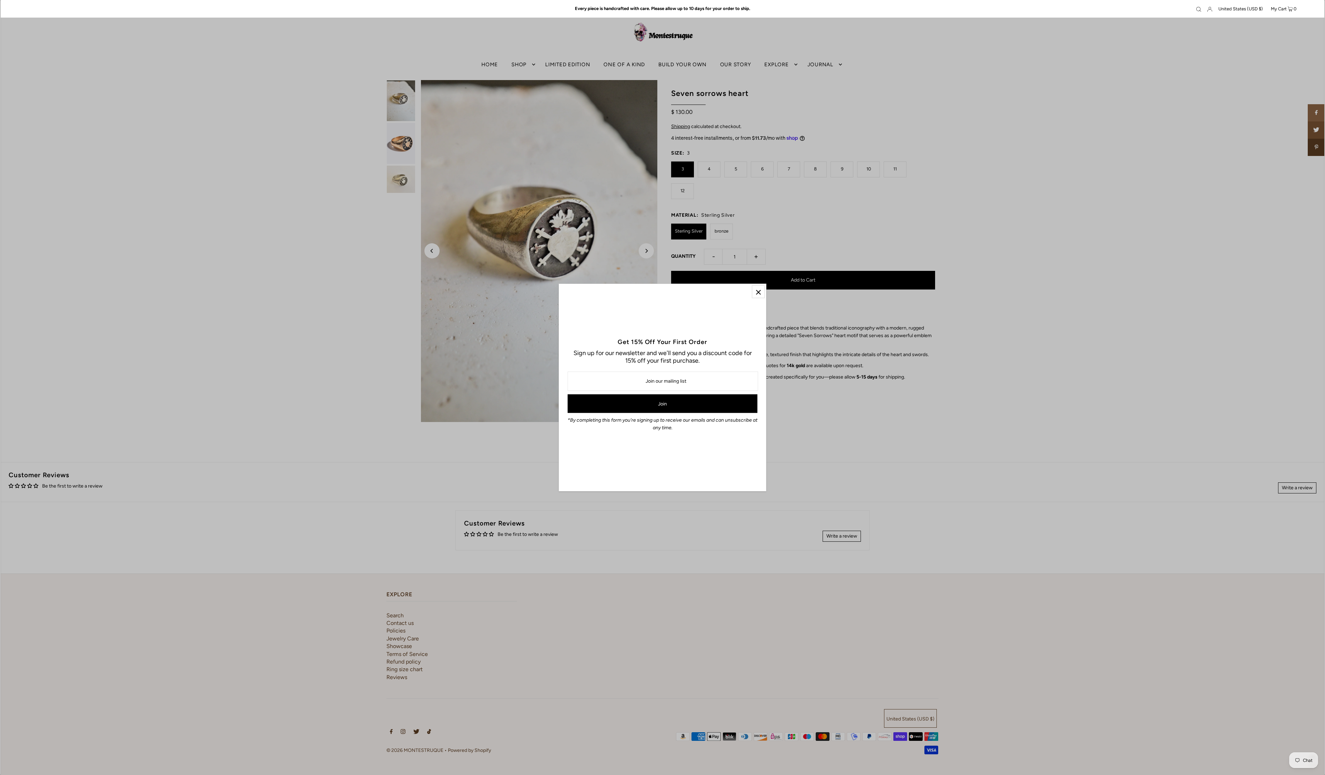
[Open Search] (1198, 9)
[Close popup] (758, 292)
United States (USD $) (1240, 8)
